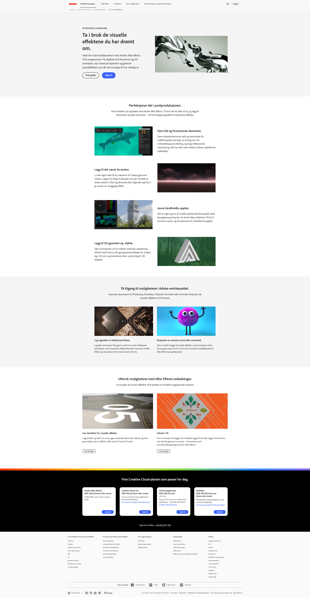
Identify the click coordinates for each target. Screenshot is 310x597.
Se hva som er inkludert (130, 502)
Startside (72, 10)
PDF (69, 554)
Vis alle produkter (73, 567)
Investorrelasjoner (214, 560)
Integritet (211, 570)
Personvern (174, 593)
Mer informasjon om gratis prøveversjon (157, 4)
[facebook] (86, 593)
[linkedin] (99, 593)
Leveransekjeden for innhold (111, 544)
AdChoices (239, 593)
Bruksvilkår (182, 593)
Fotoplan (70, 544)
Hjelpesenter (177, 541)
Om (210, 544)
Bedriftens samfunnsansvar (217, 557)
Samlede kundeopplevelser (111, 547)
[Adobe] (73, 4)
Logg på (235, 4)
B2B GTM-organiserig (109, 554)
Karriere (211, 547)
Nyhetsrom (212, 554)
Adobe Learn (177, 551)
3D (69, 557)
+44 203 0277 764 (163, 525)
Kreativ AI (71, 541)
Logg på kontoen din (215, 541)
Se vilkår (162, 505)
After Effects (105, 4)
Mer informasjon (144, 502)
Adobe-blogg (212, 577)
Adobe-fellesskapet (179, 547)
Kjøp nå (108, 75)
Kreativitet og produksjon (110, 551)
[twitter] (95, 593)
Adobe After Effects (100, 10)
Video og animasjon (74, 551)
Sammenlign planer (133, 4)
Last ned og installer (179, 544)
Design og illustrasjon (74, 547)
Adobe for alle (213, 573)
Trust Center (212, 567)
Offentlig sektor (142, 547)
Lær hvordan (89, 451)
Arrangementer (213, 551)
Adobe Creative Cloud (84, 10)
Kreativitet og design (87, 4)
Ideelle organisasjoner (144, 544)
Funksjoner (117, 4)
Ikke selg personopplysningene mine (221, 593)
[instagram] (91, 593)
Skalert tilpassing (108, 541)
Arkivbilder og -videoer (74, 564)
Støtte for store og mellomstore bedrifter (185, 554)
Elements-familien (73, 560)
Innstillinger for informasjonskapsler (198, 593)
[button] (228, 4)
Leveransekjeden (214, 564)
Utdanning (141, 541)
